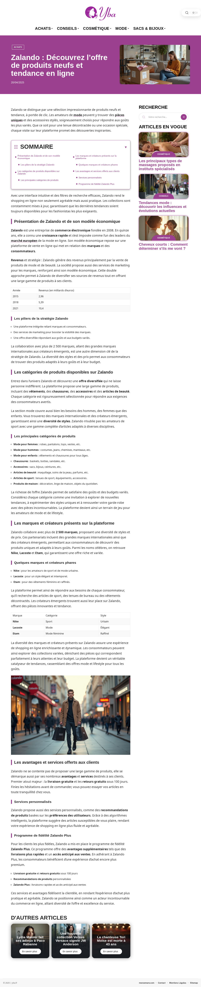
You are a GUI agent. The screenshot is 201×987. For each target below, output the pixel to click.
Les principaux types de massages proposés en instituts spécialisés (160, 165)
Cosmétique (163, 154)
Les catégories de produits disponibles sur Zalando (39, 172)
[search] (186, 12)
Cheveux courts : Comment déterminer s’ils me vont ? (163, 246)
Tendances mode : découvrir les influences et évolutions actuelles (162, 207)
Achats (18, 47)
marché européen (24, 241)
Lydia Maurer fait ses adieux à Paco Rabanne (30, 940)
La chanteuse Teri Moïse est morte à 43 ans (111, 940)
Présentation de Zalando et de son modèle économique (39, 157)
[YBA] (100, 12)
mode (77, 115)
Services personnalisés (90, 177)
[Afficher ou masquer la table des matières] (90, 147)
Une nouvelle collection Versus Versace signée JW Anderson (71, 939)
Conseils (163, 196)
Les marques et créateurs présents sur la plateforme (96, 157)
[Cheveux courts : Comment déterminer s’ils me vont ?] (163, 228)
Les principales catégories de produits (39, 180)
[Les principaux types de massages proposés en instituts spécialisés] (163, 144)
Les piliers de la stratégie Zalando (37, 164)
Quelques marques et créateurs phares (98, 164)
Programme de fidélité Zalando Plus (96, 184)
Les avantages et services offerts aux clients (98, 171)
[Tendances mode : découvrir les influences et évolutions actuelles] (163, 186)
